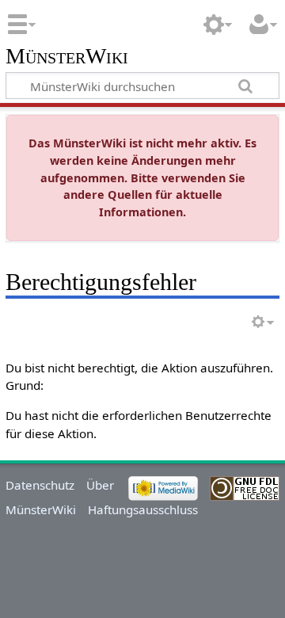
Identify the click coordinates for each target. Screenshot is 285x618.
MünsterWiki (67, 56)
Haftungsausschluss (143, 509)
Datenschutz (40, 485)
